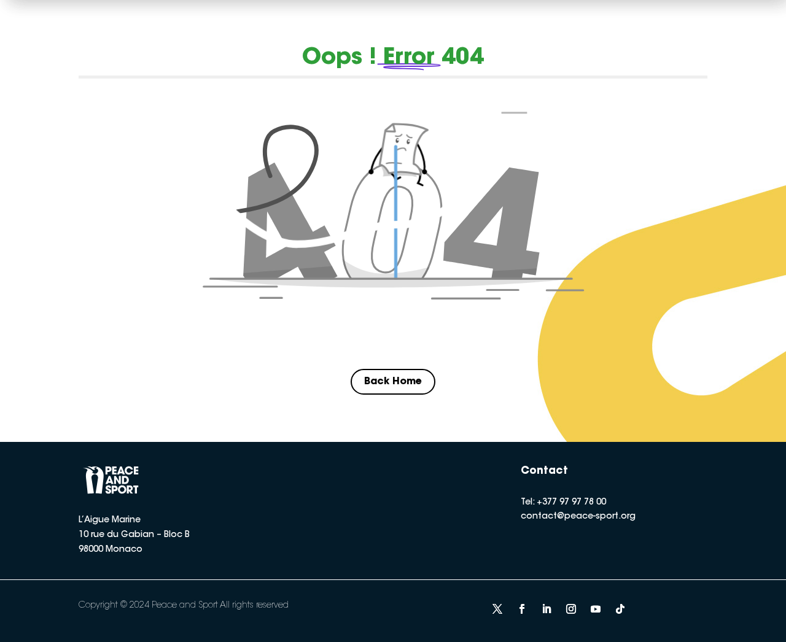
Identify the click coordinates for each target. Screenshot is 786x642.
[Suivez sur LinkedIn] (546, 609)
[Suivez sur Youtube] (595, 609)
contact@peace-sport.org (578, 516)
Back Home (393, 382)
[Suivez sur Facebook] (522, 609)
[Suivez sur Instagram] (571, 609)
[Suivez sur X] (497, 609)
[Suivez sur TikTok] (620, 609)
